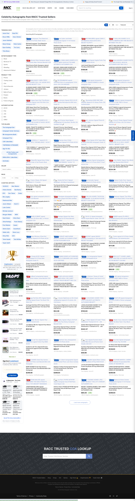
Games (61, 8)
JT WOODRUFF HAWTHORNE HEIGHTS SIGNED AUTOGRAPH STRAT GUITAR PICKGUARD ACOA (65, 245)
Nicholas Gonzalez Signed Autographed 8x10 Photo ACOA (91, 186)
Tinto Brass (6, 51)
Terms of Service (59, 487)
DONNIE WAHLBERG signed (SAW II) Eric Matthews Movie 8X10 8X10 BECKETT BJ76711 (92, 47)
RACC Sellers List (29, 8)
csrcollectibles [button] (121, 248)
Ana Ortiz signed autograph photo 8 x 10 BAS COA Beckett (38, 202)
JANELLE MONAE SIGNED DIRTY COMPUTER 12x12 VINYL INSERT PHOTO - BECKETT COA (119, 148)
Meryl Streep (6, 44)
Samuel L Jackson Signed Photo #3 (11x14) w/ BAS (92, 126)
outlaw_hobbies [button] (67, 151)
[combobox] (98, 8)
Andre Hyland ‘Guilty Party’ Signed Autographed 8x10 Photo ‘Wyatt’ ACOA (121, 186)
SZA (13, 236)
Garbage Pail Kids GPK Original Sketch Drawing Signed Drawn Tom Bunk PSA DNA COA (38, 306)
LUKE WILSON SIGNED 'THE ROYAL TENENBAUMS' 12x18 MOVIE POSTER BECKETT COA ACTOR (92, 205)
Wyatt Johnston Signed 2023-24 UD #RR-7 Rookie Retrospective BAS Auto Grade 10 (65, 108)
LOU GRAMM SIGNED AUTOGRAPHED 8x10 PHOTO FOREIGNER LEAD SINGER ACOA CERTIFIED (66, 265)
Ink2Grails (6, 161)
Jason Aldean (7, 204)
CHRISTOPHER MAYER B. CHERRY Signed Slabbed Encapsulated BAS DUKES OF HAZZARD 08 (119, 368)
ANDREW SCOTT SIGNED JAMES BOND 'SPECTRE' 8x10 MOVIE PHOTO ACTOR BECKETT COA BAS (121, 265)
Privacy (31, 496)
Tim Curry (17, 47)
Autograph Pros (7, 138)
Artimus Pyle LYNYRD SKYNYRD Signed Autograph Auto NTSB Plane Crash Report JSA (66, 388)
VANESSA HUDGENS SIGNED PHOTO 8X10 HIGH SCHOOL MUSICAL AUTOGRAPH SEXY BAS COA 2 (120, 69)
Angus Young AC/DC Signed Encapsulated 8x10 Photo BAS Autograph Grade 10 (35, 265)
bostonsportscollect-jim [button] (69, 115)
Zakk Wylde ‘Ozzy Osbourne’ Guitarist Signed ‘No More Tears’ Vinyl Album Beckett (121, 328)
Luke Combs (6, 207)
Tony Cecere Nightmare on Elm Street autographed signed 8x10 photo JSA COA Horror (65, 306)
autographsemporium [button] (95, 191)
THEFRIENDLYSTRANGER (10, 145)
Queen (15, 225)
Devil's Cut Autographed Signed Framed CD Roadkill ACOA (91, 262)
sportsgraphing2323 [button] (68, 271)
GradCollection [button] (65, 231)
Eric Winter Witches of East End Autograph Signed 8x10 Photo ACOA (37, 242)
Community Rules (76, 487)
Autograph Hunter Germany (11, 131)
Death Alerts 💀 (97, 478)
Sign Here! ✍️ (74, 478)
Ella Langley (6, 197)
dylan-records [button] (39, 191)
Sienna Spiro (6, 228)
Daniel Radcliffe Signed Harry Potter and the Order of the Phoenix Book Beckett (37, 168)
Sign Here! (70, 8)
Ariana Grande (7, 189)
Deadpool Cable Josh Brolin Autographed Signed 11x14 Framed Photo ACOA (65, 47)
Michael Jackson (8, 211)
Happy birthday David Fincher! (92, 2)
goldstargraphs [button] (67, 75)
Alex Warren (15, 186)
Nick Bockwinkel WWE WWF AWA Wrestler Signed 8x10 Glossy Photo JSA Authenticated (92, 108)
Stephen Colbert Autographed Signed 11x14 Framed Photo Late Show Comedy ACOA (65, 368)
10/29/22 (5, 186)
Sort (117, 25)
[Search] (121, 8)
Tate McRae (17, 239)
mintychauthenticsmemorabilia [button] (117, 55)
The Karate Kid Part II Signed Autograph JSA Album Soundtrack (66, 186)
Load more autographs (81, 402)
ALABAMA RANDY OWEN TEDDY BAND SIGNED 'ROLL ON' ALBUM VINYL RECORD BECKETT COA (38, 88)
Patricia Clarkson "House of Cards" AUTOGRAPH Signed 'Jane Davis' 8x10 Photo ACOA (93, 284)
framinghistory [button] (65, 53)
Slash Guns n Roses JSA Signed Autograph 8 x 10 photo (36, 186)
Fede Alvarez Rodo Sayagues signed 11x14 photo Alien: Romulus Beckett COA (37, 66)
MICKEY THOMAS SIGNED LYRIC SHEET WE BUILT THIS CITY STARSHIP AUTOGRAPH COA (93, 388)
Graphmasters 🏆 (85, 478)
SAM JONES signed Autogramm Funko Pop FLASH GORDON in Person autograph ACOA (121, 88)
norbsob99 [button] (65, 291)
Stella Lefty (6, 232)
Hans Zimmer (17, 37)
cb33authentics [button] (67, 251)
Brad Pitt (15, 33)
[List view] (109, 25)
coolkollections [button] (93, 331)
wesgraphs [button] (121, 155)
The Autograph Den (9, 127)
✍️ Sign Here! (12, 375)
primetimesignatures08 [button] (39, 175)
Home (18, 8)
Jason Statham (7, 40)
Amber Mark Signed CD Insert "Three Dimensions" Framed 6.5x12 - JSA (92, 325)
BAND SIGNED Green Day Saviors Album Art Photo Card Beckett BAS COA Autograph (38, 368)
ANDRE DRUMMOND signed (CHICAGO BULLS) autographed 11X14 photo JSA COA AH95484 (66, 88)
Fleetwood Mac (7, 200)
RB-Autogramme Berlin (9, 134)
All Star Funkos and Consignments (12, 153)
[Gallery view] (106, 25)
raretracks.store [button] (94, 115)
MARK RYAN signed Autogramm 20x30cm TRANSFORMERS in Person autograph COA (92, 88)
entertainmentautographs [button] (70, 335)
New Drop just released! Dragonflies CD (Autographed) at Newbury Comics (51, 2)
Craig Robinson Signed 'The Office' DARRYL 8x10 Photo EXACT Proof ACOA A (119, 205)
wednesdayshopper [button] (40, 50)
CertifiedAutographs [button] (39, 115)
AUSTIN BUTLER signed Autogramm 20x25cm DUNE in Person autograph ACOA (120, 306)
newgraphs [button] (92, 291)
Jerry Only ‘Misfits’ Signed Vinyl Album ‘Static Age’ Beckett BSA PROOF (121, 166)
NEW (16, 214)
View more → (12, 356)
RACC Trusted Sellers (39, 478)
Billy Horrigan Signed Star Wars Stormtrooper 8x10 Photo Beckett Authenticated (64, 225)
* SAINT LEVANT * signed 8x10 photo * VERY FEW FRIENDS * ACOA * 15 (66, 166)
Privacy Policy (67, 487)
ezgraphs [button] (91, 53)
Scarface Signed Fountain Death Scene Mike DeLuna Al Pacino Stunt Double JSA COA (93, 348)
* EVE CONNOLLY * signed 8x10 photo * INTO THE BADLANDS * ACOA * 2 (38, 148)
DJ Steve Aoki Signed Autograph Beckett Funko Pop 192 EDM (119, 345)
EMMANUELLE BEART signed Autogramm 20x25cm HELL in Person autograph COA (38, 225)
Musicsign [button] (93, 228)
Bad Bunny (18, 189)
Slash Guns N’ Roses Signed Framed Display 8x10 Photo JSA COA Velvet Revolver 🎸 (120, 128)
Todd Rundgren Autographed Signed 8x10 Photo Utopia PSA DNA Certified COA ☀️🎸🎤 (65, 205)
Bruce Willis (6, 37)
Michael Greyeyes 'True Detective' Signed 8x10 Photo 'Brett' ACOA (36, 44)
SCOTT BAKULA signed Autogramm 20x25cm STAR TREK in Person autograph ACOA (120, 108)
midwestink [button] (38, 153)
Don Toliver (11, 193)
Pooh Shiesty (18, 221)
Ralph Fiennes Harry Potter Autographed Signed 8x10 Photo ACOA (66, 146)
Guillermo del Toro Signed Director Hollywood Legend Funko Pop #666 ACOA (37, 348)
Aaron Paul (6, 33)
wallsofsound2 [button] (66, 395)
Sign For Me (6, 148)
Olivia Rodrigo (7, 221)
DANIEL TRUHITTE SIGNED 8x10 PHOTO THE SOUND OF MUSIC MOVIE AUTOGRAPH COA (38, 128)
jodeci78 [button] (93, 175)
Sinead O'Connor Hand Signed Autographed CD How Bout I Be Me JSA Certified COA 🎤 (66, 128)
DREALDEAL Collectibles (10, 157)
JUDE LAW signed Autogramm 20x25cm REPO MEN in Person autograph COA (118, 284)
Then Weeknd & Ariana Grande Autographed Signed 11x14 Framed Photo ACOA (120, 388)
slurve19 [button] (91, 72)
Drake (20, 193)
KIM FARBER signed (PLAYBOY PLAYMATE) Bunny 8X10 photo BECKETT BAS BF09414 (118, 225)
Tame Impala (6, 239)
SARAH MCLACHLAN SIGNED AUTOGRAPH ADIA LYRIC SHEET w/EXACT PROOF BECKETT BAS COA (65, 284)
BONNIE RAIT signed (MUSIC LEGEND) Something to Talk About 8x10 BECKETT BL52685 (93, 245)
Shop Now (41, 8)
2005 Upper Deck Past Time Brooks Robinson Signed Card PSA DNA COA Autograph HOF (37, 108)
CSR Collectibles (8, 141)
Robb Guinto (17, 44)
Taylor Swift (6, 243)
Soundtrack (16, 228)
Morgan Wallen (7, 214)
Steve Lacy (16, 232)
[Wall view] (113, 25)
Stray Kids (6, 236)
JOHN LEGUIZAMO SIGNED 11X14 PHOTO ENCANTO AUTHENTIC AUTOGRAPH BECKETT (91, 306)
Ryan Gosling (7, 47)
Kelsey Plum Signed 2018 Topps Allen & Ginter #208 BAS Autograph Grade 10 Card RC (93, 148)
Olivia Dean (16, 218)
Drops (50, 8)
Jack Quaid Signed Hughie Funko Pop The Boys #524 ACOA (93, 66)
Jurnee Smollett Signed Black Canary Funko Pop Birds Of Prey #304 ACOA (92, 365)
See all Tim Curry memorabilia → (12, 418)
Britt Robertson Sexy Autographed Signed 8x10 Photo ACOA (64, 345)
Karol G (16, 204)
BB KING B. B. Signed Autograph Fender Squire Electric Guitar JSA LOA (93, 222)
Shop (49, 478)
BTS (4, 193)
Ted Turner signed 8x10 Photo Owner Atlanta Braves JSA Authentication (120, 242)
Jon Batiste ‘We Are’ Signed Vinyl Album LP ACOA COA (38, 325)
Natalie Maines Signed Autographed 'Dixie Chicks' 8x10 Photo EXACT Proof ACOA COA (93, 168)
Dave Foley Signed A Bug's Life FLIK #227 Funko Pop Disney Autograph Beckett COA (64, 328)
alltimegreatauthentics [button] (41, 95)
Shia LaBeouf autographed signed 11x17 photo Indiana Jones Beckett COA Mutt (38, 284)
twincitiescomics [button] (95, 131)
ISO (56, 8)
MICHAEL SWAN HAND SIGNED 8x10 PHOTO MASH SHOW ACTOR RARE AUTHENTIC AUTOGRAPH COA (65, 69)
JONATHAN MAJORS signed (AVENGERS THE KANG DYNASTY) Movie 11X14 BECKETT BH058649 (36, 388)
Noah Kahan (6, 218)
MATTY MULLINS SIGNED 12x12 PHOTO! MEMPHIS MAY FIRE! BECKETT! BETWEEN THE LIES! (121, 47)
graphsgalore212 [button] (122, 75)
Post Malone (6, 225)
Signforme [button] (93, 95)
